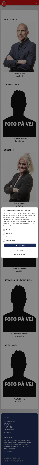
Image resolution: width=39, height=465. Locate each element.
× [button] (35, 209)
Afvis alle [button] (20, 250)
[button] (19, 254)
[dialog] (19, 232)
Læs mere (16, 226)
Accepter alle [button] (20, 245)
